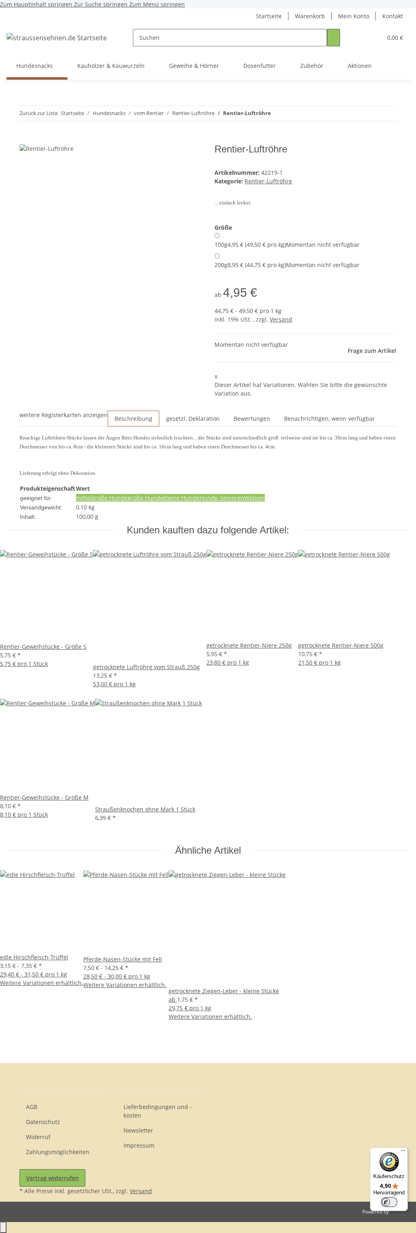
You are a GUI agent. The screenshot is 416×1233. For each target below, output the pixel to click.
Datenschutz (43, 1122)
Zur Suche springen (101, 4)
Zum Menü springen (157, 4)
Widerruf (38, 1137)
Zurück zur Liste (39, 113)
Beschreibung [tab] (133, 418)
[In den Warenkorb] (26, 139)
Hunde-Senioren (221, 498)
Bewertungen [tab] (252, 418)
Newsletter (138, 1130)
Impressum (139, 1145)
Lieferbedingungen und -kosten (158, 1111)
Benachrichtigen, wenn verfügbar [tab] (329, 418)
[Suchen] (333, 37)
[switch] (389, 1202)
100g (287, 244)
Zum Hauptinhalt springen (37, 4)
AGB (31, 1107)
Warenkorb (310, 16)
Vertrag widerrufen (52, 1178)
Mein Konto (353, 16)
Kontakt (392, 16)
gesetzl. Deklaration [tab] (193, 418)
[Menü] (403, 1152)
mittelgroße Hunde (102, 498)
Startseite (269, 16)
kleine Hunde (181, 498)
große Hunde (145, 498)
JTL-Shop (400, 1211)
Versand (281, 319)
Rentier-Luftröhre (268, 181)
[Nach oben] (3, 1227)
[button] (359, 38)
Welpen (254, 498)
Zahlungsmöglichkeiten (57, 1152)
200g (287, 265)
